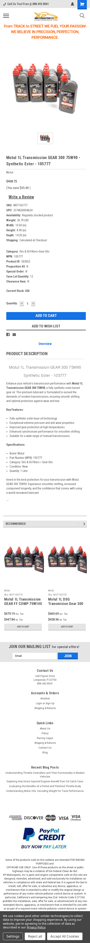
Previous (79, 523)
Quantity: (12, 303)
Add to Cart (23, 627)
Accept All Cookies (64, 936)
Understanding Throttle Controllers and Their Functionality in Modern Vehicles (45, 774)
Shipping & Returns (45, 708)
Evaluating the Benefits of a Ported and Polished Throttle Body (45, 786)
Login (39, 703)
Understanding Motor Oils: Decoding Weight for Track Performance (45, 791)
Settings (12, 936)
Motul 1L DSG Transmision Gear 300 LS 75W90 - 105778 (65, 603)
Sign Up (50, 703)
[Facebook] (8, 334)
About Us (45, 728)
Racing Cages (45, 738)
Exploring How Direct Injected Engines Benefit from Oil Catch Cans (45, 781)
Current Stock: (18, 290)
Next (84, 523)
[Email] (14, 334)
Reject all (35, 936)
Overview (45, 344)
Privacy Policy (36, 927)
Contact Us (45, 747)
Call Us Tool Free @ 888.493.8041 (28, 4)
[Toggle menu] (6, 16)
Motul (7, 590)
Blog (45, 752)
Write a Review (21, 196)
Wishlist (45, 698)
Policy (45, 733)
